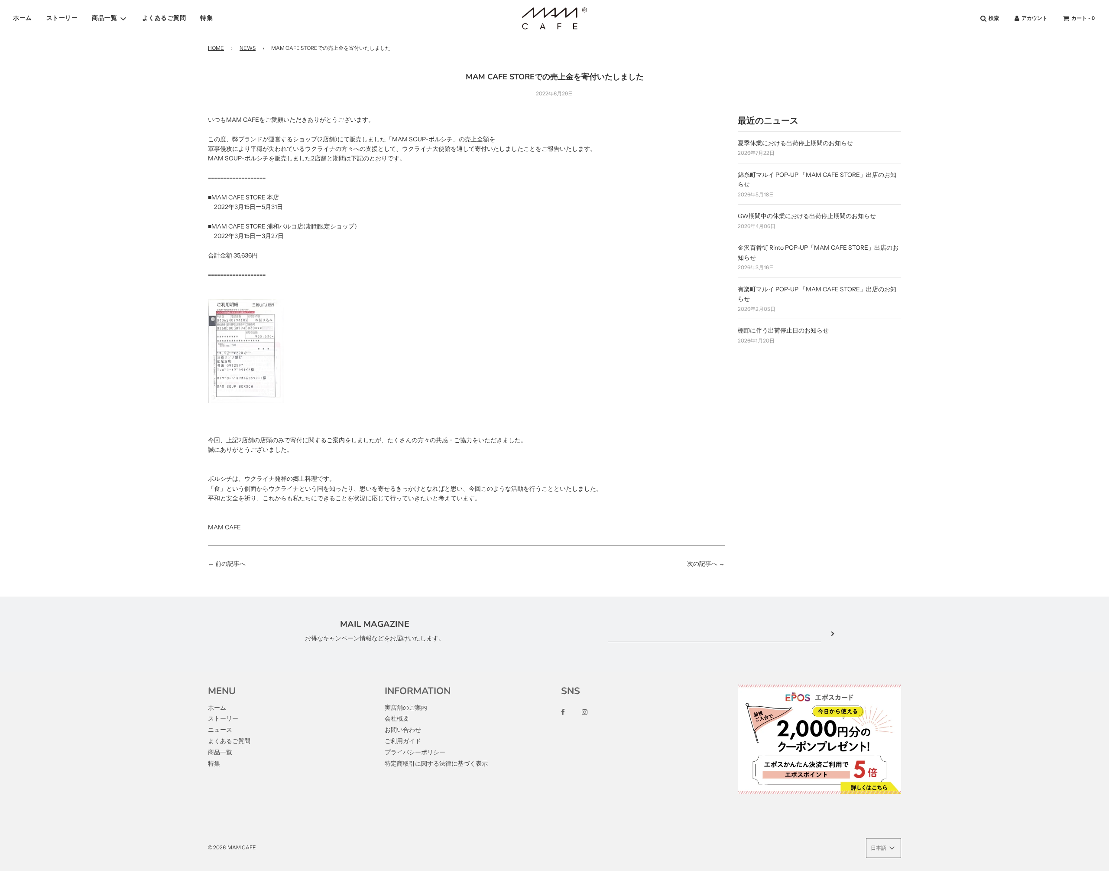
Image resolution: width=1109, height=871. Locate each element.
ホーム (22, 18)
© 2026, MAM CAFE (232, 847)
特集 (206, 18)
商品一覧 (220, 752)
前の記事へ (230, 564)
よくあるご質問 (164, 18)
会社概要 (397, 718)
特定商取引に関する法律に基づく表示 (436, 763)
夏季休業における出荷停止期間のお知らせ (795, 143)
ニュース (220, 730)
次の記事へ (702, 564)
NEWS (248, 48)
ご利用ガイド (403, 741)
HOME (216, 48)
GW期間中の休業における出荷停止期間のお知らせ (807, 216)
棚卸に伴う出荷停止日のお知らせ (783, 330)
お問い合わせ (403, 730)
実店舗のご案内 (406, 707)
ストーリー (62, 18)
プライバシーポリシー (415, 752)
